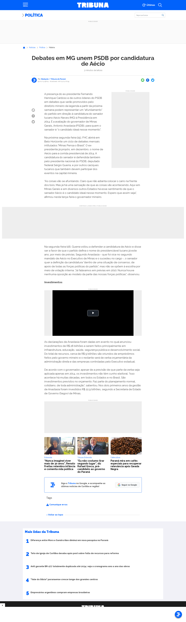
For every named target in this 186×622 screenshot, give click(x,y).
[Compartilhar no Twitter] (152, 80)
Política (34, 15)
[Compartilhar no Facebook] (147, 80)
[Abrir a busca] (160, 5)
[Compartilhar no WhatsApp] (142, 80)
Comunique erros (58, 504)
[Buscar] (163, 15)
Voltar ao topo (55, 515)
